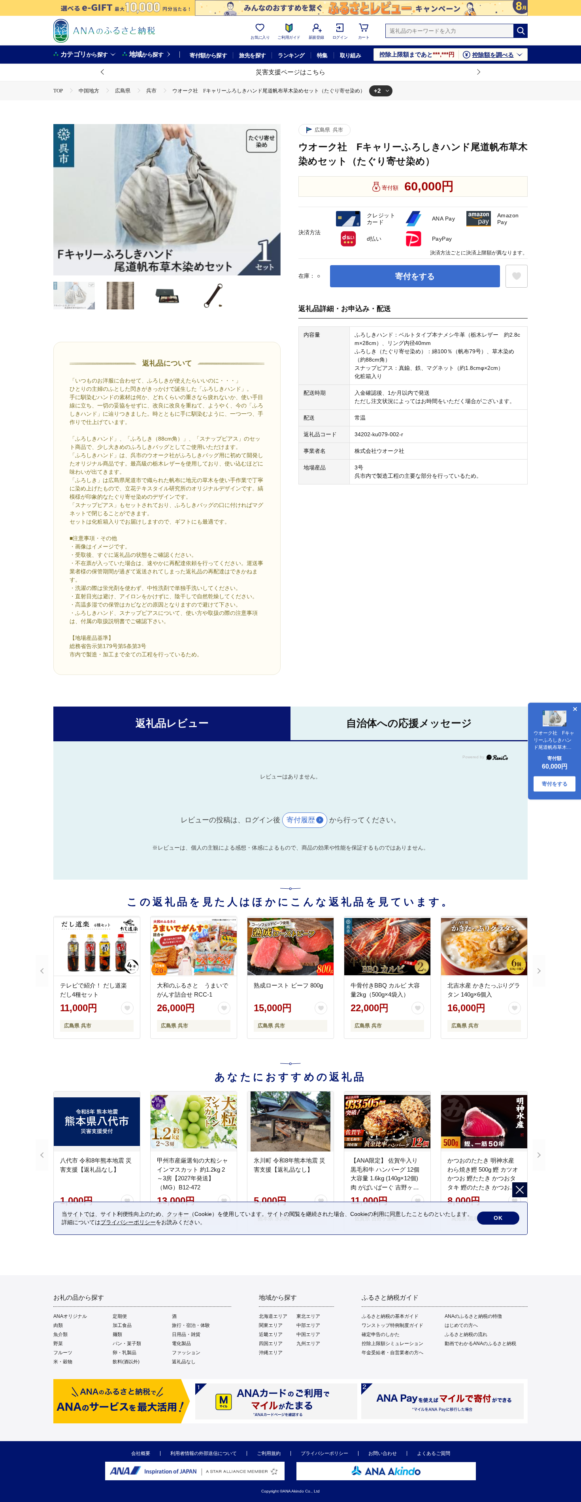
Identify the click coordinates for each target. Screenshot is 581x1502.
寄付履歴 (301, 820)
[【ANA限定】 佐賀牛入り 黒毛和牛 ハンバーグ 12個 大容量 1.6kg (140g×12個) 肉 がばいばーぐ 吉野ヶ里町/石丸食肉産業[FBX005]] (387, 1121)
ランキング (291, 55)
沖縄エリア (271, 1352)
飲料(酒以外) (126, 1361)
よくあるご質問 (433, 1453)
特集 (322, 55)
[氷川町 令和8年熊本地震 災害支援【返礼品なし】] (290, 1121)
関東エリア (271, 1325)
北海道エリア (273, 1316)
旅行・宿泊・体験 (191, 1325)
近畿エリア (271, 1334)
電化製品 (181, 1343)
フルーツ (62, 1352)
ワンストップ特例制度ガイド (392, 1325)
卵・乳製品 (124, 1352)
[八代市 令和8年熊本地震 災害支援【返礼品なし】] (97, 1121)
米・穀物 (62, 1361)
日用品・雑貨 (186, 1334)
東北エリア (308, 1316)
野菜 (58, 1343)
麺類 (117, 1334)
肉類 (58, 1325)
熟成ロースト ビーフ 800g (288, 985)
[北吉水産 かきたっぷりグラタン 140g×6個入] (484, 946)
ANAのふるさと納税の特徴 (473, 1316)
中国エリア (308, 1334)
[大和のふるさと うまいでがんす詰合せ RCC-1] (194, 946)
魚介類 (60, 1334)
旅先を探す (252, 55)
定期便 (120, 1316)
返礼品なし (184, 1361)
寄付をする (415, 276)
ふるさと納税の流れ (466, 1334)
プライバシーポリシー (324, 1453)
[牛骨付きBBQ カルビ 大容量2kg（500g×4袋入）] (387, 946)
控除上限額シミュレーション (392, 1343)
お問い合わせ (382, 1453)
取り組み (350, 55)
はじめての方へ (461, 1325)
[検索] (520, 31)
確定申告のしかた (381, 1334)
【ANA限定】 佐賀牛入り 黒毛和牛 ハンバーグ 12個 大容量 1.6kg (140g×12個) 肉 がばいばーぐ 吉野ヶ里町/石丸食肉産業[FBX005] (385, 1178)
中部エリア (308, 1325)
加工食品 (122, 1325)
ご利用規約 (269, 1453)
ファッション (186, 1352)
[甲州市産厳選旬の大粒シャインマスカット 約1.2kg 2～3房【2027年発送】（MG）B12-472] (194, 1121)
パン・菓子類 (127, 1343)
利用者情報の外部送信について (203, 1453)
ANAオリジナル (70, 1316)
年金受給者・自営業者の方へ (392, 1352)
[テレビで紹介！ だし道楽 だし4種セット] (97, 946)
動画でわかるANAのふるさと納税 (480, 1343)
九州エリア (308, 1343)
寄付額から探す (208, 55)
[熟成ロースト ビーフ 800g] (290, 946)
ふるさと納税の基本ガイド (390, 1316)
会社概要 (140, 1453)
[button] (103, 72)
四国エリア (271, 1343)
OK (498, 1218)
